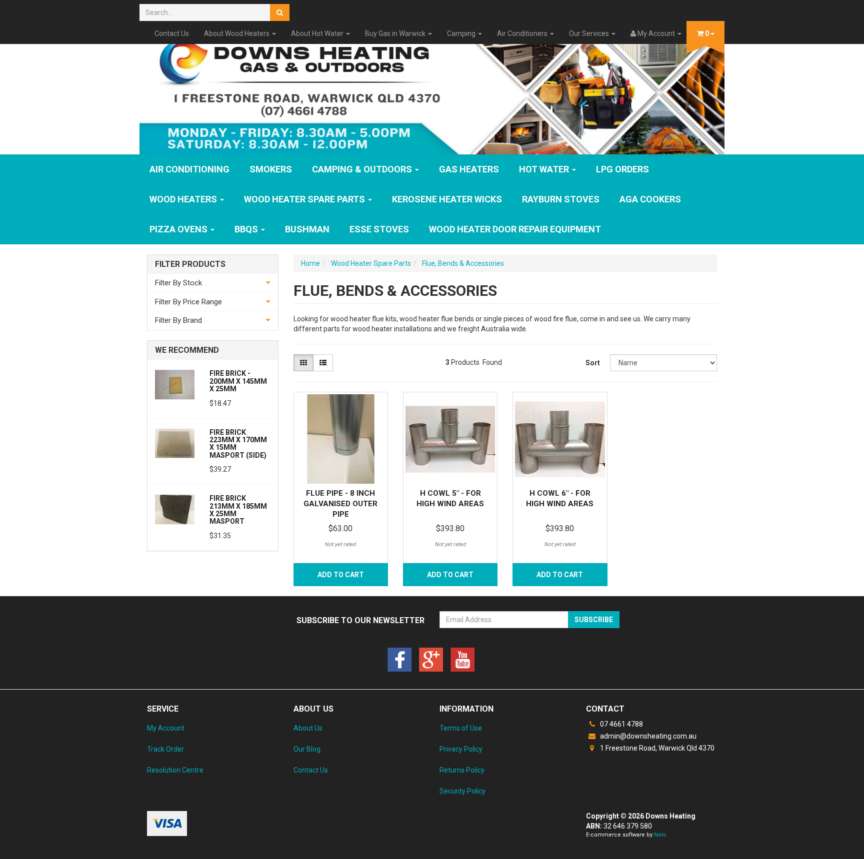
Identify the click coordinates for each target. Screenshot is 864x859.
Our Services (589, 33)
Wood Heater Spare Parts (305, 199)
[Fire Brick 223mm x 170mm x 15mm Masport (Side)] (174, 443)
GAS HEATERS (469, 169)
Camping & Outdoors (363, 169)
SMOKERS (271, 169)
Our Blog (307, 749)
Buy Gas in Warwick (396, 33)
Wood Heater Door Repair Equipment (515, 229)
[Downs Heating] (432, 91)
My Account (165, 728)
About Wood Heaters (237, 33)
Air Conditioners (523, 33)
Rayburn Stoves (561, 199)
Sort (593, 363)
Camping (462, 33)
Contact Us (171, 33)
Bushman (307, 229)
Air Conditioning (190, 169)
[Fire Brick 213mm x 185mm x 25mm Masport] (174, 509)
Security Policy (463, 791)
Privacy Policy (461, 749)
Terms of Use (461, 728)
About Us (308, 728)
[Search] (280, 12)
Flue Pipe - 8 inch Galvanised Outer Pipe (341, 504)
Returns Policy (462, 770)
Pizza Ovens (180, 229)
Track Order (165, 749)
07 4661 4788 (620, 724)
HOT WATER (545, 169)
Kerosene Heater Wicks (447, 199)
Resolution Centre (175, 770)
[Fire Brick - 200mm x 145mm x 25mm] (174, 384)
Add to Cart (341, 575)
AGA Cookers (650, 199)
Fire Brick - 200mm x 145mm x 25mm (238, 381)
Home (310, 263)
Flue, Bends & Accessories (463, 263)
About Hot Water (318, 33)
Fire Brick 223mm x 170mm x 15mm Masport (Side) (238, 443)
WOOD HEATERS (184, 199)
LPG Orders (622, 169)
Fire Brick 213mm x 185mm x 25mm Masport (238, 509)
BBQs (247, 229)
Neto (660, 835)
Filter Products (190, 264)
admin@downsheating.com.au (647, 736)
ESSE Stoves (379, 229)
